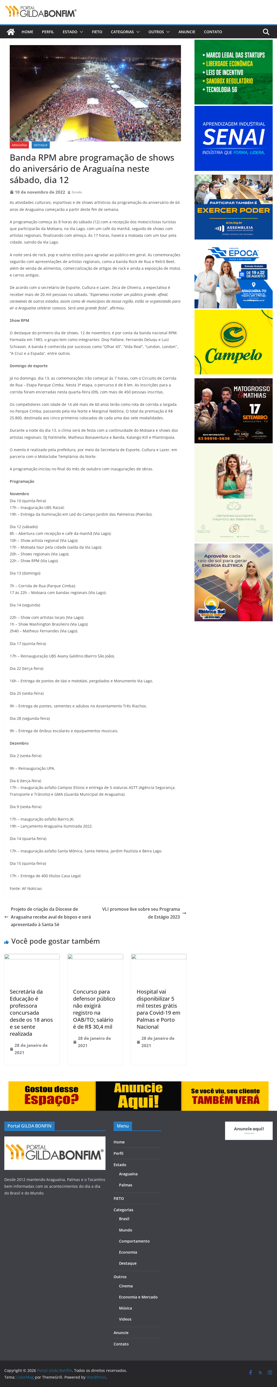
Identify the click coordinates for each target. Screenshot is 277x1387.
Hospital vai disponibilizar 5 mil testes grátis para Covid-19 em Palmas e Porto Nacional (158, 1009)
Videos (125, 1319)
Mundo (125, 1230)
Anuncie (187, 31)
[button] (80, 32)
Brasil (124, 1218)
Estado (70, 31)
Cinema (126, 1285)
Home (27, 31)
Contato (213, 31)
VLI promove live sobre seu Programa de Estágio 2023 (141, 913)
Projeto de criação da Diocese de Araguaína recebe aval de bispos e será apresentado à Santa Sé (51, 917)
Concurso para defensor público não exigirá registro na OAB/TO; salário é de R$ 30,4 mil (94, 1009)
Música (125, 1308)
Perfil (48, 31)
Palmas (125, 1184)
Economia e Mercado (138, 1297)
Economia (128, 1252)
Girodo (77, 192)
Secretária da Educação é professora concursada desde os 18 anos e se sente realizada (31, 1012)
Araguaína (19, 145)
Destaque (41, 145)
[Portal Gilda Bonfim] (10, 31)
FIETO (97, 31)
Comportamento (134, 1241)
